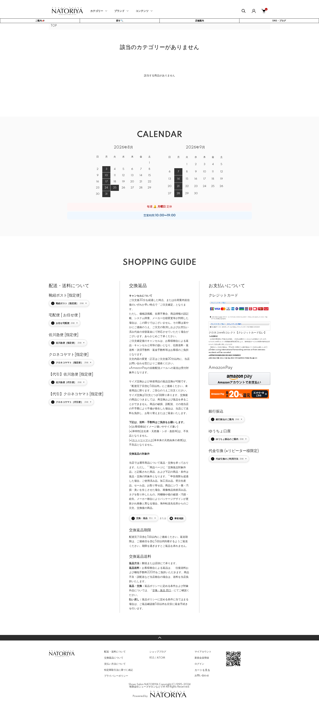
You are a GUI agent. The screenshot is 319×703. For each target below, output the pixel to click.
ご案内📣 (40, 21)
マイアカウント (203, 651)
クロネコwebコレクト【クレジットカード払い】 (238, 332)
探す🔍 (119, 21)
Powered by (140, 696)
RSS (151, 658)
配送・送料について (115, 651)
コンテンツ (142, 11)
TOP (54, 25)
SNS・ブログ (279, 21)
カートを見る (202, 670)
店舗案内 (199, 21)
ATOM (161, 658)
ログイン (199, 664)
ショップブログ (157, 651)
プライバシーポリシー (116, 676)
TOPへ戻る (159, 637)
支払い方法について (115, 664)
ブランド (119, 11)
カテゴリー (96, 11)
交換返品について (113, 658)
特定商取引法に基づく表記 (118, 670)
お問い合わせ (202, 675)
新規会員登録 (202, 658)
